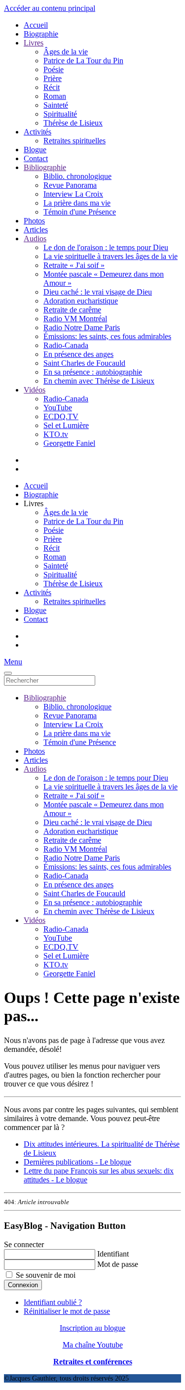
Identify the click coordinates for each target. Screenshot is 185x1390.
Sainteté (55, 105)
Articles (36, 229)
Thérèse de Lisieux (73, 123)
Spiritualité (60, 114)
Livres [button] (33, 503)
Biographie (41, 34)
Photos (34, 221)
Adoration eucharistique (80, 301)
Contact (36, 158)
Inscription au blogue (92, 1328)
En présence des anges (78, 354)
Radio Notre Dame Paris (81, 327)
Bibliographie (45, 167)
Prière (52, 78)
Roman (54, 96)
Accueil (36, 25)
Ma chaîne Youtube (93, 1345)
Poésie (53, 69)
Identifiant (113, 1254)
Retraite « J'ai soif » (74, 265)
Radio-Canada (65, 345)
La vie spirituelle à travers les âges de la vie (110, 256)
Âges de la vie (65, 51)
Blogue (35, 149)
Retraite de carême (72, 309)
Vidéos (34, 390)
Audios (35, 238)
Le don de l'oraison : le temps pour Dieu (105, 247)
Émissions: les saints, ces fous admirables (107, 336)
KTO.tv (55, 434)
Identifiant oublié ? (53, 1302)
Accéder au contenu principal (49, 8)
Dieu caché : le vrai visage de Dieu (97, 292)
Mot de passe (117, 1264)
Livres (33, 43)
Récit (51, 87)
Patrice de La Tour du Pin (83, 60)
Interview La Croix (73, 194)
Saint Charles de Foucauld (84, 363)
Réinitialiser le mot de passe (67, 1311)
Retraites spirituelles (74, 140)
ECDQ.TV (60, 416)
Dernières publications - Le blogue (77, 1162)
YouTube (57, 407)
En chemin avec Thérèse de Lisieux (98, 381)
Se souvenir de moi (45, 1275)
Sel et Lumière (66, 425)
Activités (37, 132)
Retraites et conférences (92, 1361)
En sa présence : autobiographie (92, 372)
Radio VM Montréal (75, 318)
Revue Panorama (70, 185)
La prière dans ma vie (77, 203)
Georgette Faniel (69, 443)
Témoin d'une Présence (79, 212)
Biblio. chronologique (77, 176)
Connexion (23, 1285)
